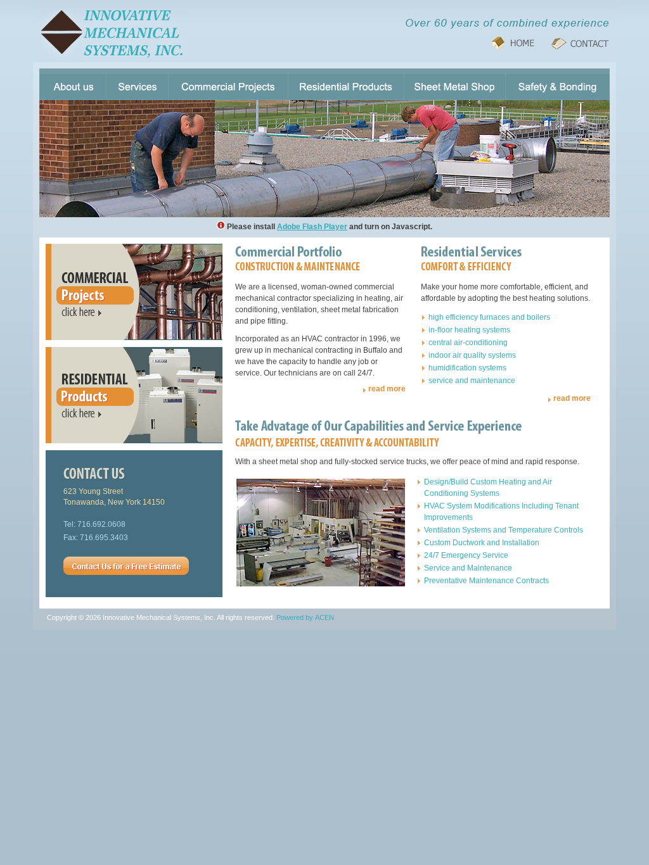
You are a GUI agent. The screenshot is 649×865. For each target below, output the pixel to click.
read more (387, 388)
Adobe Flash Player (312, 226)
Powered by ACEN (305, 617)
